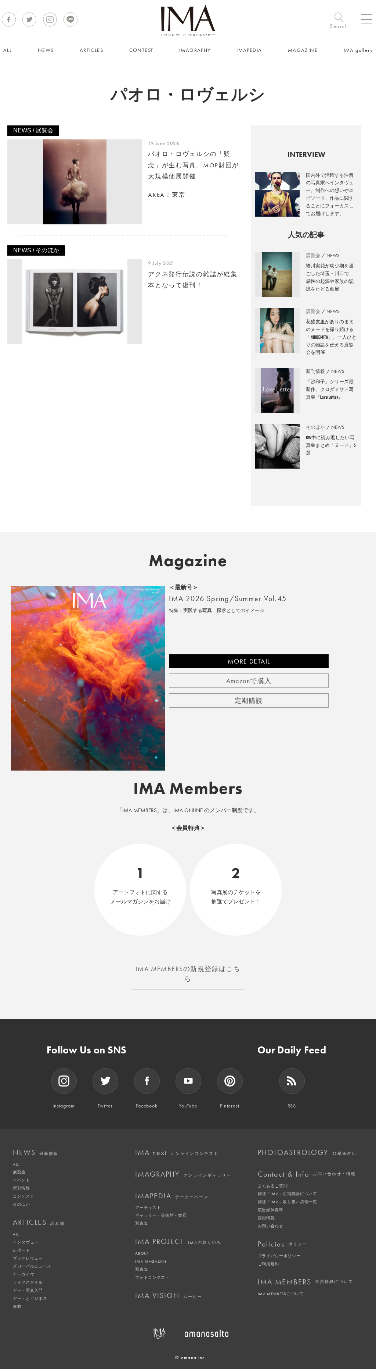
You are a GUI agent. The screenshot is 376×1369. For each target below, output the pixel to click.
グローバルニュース (32, 1266)
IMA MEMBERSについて (281, 1293)
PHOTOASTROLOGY (307, 1152)
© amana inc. (191, 1357)
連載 (17, 1306)
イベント (21, 1180)
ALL (16, 1164)
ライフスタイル (28, 1282)
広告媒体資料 (270, 1209)
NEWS (35, 1152)
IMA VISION (168, 1295)
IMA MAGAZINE (150, 1261)
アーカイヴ (23, 1274)
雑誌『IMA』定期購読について (287, 1193)
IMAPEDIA (172, 1196)
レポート (21, 1250)
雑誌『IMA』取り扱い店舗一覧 (287, 1201)
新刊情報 (21, 1188)
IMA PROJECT (178, 1241)
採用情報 (266, 1217)
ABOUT (142, 1253)
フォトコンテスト (152, 1277)
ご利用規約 (268, 1263)
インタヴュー (26, 1242)
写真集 (141, 1223)
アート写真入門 (28, 1290)
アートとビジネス (30, 1298)
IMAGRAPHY (183, 1174)
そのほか (21, 1204)
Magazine (188, 560)
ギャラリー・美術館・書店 (161, 1215)
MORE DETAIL (249, 661)
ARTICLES (39, 1222)
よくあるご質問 (273, 1185)
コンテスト (23, 1196)
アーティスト (148, 1207)
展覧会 (19, 1171)
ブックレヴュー (28, 1258)
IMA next (176, 1152)
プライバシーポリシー (279, 1255)
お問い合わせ (270, 1225)
